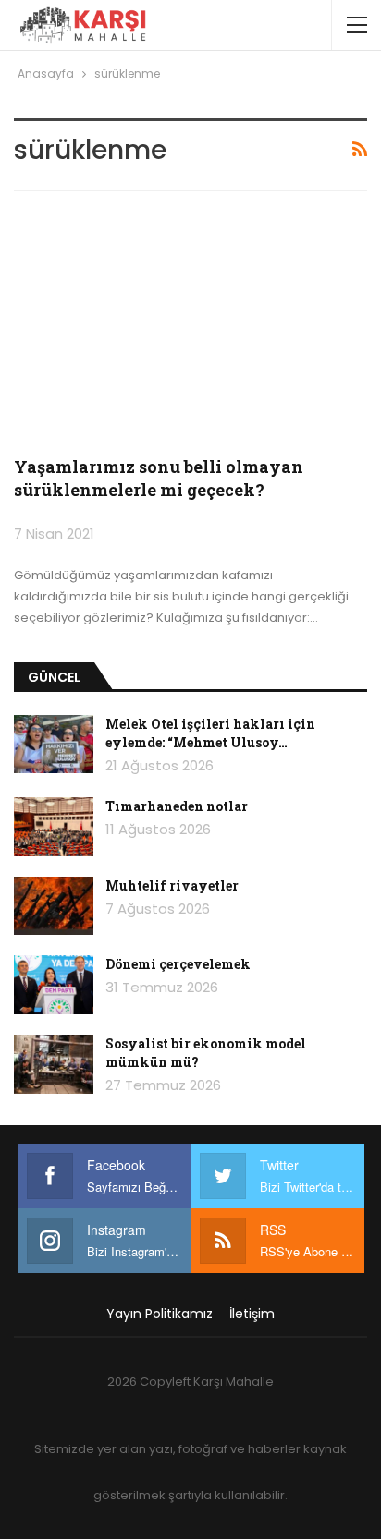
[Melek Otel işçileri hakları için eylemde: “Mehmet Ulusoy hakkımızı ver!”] (53, 744)
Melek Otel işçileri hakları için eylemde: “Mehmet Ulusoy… (210, 733)
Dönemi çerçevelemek (178, 964)
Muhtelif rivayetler (172, 885)
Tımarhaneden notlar (176, 806)
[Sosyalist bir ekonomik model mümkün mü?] (53, 1064)
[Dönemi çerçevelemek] (53, 984)
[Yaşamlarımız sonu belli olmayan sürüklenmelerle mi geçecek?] (190, 327)
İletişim (252, 1313)
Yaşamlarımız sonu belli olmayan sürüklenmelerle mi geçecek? (158, 478)
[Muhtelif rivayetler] (53, 906)
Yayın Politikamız (159, 1313)
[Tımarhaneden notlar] (53, 826)
